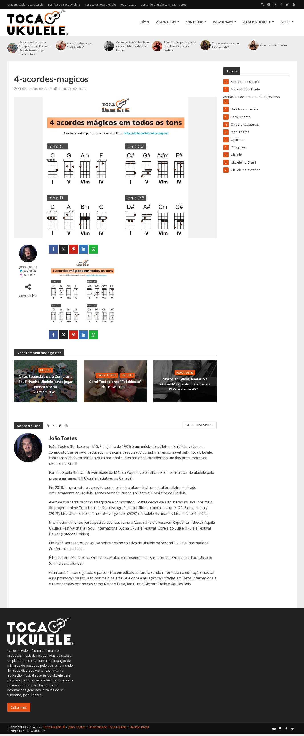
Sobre (285, 22)
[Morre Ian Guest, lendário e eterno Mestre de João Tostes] (108, 46)
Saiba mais (19, 707)
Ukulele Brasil (139, 727)
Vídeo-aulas (166, 22)
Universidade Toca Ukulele (25, 4)
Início (144, 22)
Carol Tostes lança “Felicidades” (79, 45)
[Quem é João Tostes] (253, 45)
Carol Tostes (106, 375)
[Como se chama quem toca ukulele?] (205, 45)
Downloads (223, 22)
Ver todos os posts (200, 425)
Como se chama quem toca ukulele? (226, 45)
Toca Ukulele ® (54, 727)
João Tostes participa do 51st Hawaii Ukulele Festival (180, 46)
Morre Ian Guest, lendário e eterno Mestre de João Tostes (132, 46)
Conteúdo (194, 22)
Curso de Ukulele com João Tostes (163, 4)
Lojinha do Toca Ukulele (64, 4)
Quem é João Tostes (273, 45)
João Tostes (128, 4)
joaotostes (29, 270)
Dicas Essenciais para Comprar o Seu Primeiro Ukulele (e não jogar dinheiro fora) (34, 48)
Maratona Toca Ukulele (100, 4)
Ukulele (45, 370)
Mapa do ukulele (257, 22)
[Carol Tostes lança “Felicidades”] (60, 45)
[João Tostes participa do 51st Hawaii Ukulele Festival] (156, 46)
